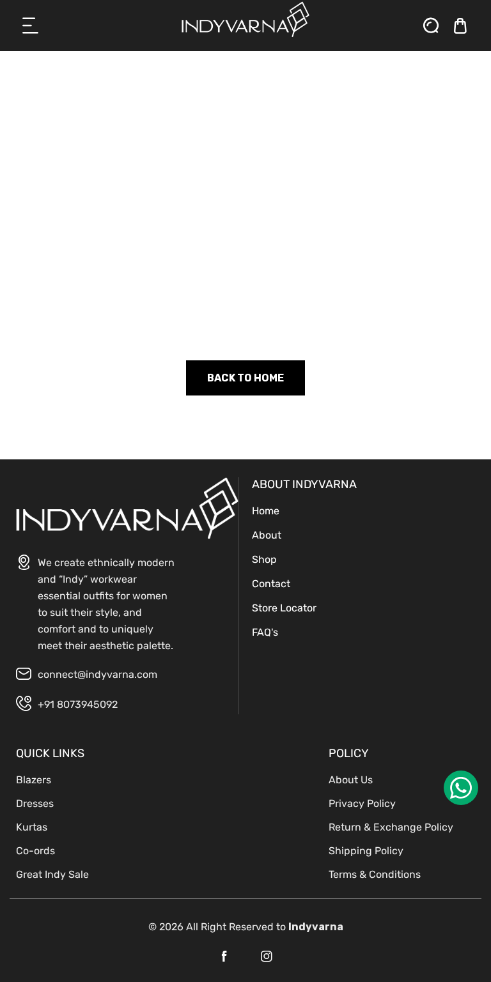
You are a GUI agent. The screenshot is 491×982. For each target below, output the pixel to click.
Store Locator (284, 608)
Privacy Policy (362, 803)
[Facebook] (224, 956)
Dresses (35, 803)
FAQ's (265, 632)
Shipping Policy (366, 851)
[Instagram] (266, 956)
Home (265, 511)
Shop (264, 559)
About (266, 535)
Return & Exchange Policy (391, 827)
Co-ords (35, 851)
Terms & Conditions (375, 874)
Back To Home (245, 378)
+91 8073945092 (78, 704)
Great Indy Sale (52, 874)
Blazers (33, 780)
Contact (271, 584)
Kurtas (31, 827)
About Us (351, 780)
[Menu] (30, 25)
